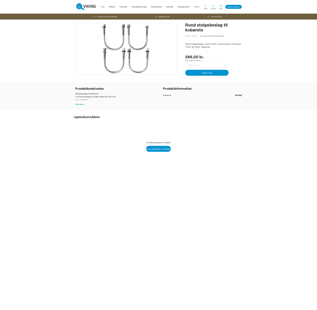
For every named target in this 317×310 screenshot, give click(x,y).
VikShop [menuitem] (112, 7)
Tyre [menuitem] (102, 7)
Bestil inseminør (233, 7)
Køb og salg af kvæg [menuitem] (139, 7)
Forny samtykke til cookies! (158, 148)
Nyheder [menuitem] (170, 7)
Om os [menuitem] (196, 7)
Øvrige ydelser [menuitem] (156, 7)
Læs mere (79, 104)
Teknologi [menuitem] (123, 7)
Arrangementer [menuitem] (184, 7)
